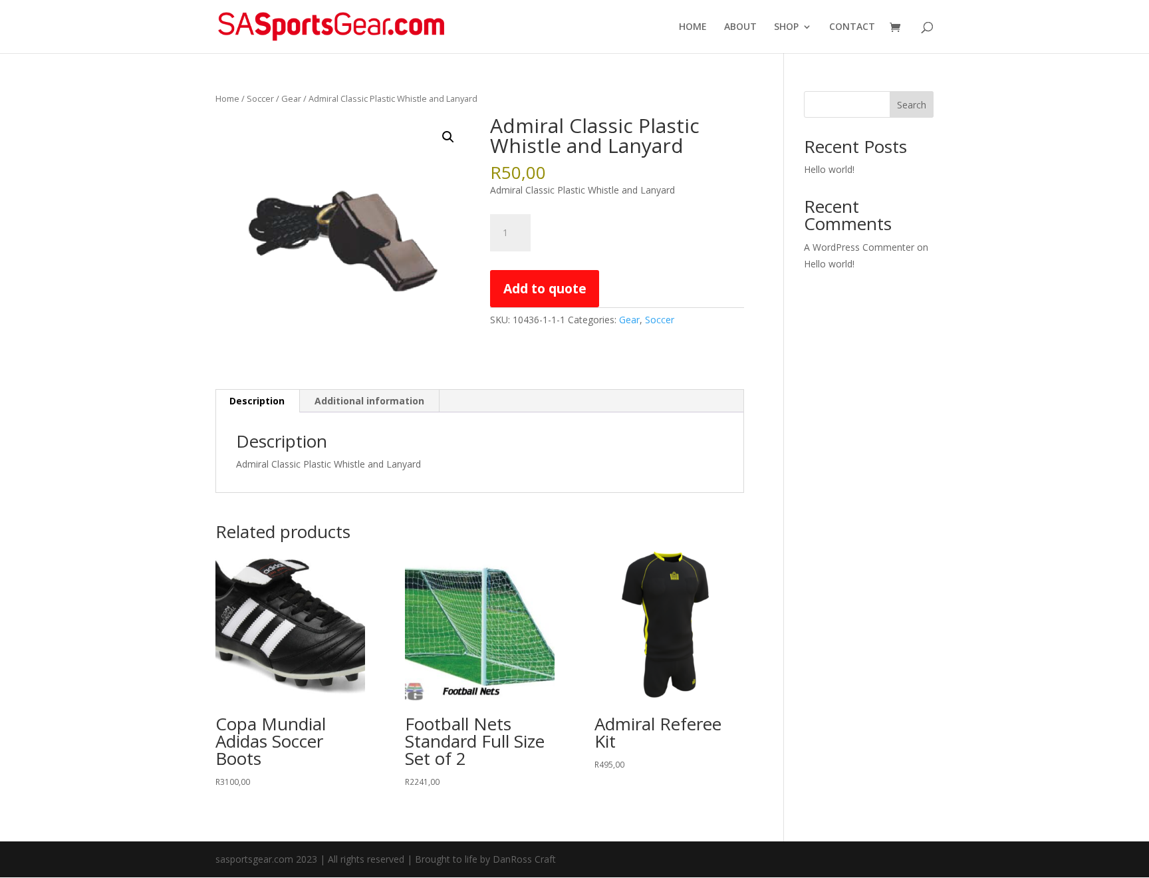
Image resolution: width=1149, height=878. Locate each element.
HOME (693, 27)
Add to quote (544, 288)
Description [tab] (257, 400)
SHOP (786, 27)
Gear (291, 98)
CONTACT (852, 27)
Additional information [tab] (369, 400)
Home (227, 98)
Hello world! (829, 169)
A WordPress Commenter (859, 247)
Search (911, 104)
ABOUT (740, 27)
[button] (448, 137)
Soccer (260, 98)
